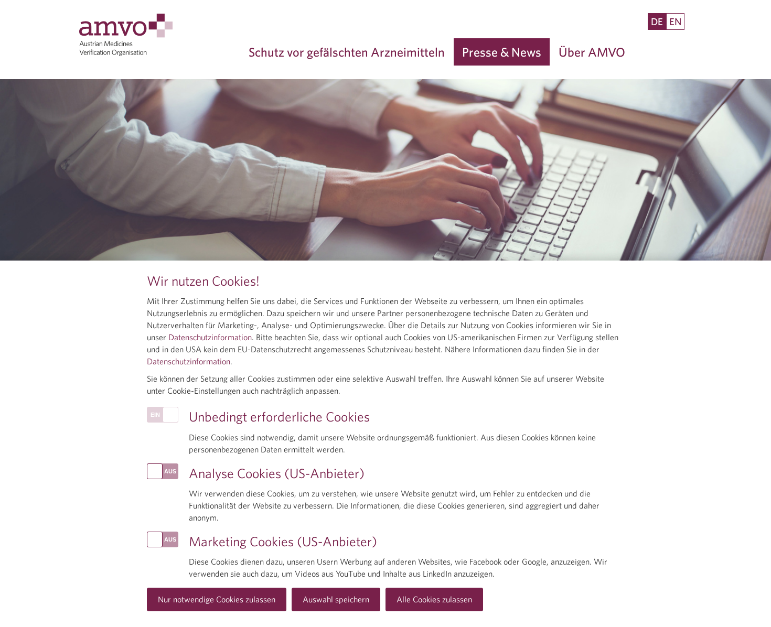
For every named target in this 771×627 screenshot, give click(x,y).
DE (657, 21)
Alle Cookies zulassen (434, 599)
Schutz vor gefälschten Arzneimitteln (347, 52)
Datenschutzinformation (210, 337)
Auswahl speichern (336, 599)
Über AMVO (592, 52)
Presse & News (501, 52)
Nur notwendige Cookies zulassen (216, 599)
